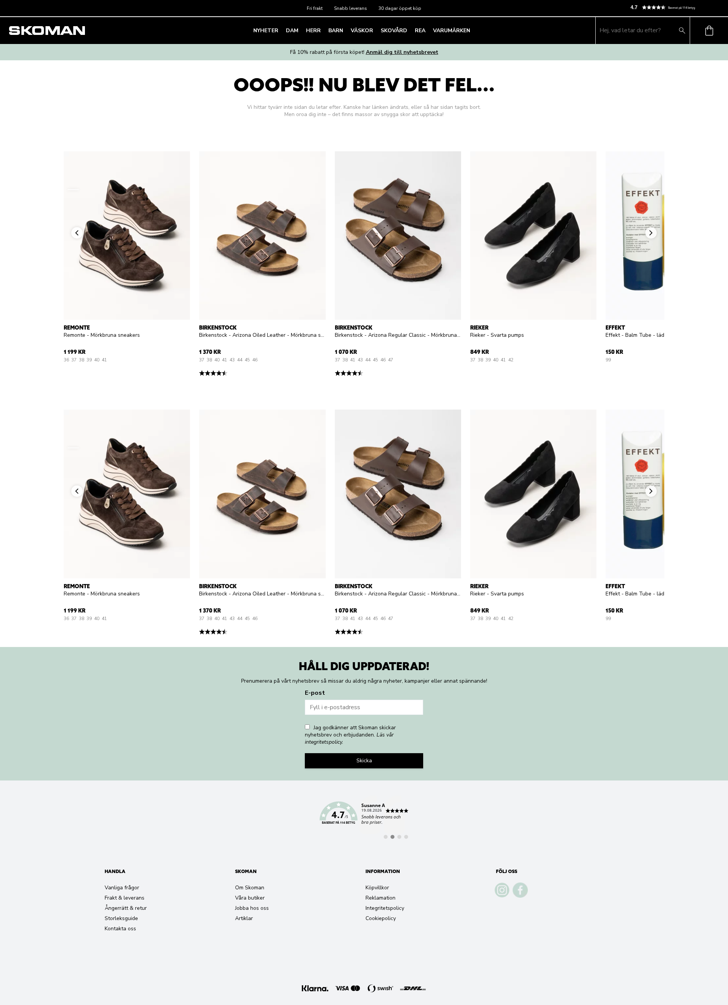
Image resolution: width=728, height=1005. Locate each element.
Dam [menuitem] (292, 30)
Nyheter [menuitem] (265, 30)
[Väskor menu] (375, 30)
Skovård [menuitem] (394, 30)
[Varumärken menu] (472, 30)
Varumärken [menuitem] (451, 30)
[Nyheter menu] (280, 30)
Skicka (364, 760)
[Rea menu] (427, 30)
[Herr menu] (323, 30)
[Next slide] (655, 189)
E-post (315, 693)
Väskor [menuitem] (362, 30)
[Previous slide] (73, 189)
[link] (364, 817)
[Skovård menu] (409, 30)
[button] (676, 7)
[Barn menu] (345, 30)
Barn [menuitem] (335, 30)
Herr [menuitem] (313, 30)
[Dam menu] (300, 30)
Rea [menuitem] (420, 30)
